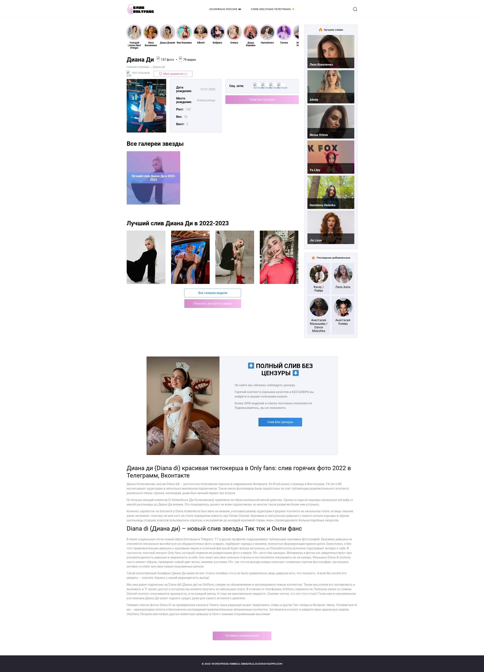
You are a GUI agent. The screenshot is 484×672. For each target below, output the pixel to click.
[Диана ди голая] (146, 257)
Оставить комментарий (242, 635)
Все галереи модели (212, 293)
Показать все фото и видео (212, 303)
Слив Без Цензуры (262, 99)
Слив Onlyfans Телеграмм (271, 9)
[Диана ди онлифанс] (234, 257)
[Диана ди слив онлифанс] (279, 257)
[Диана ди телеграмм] (190, 257)
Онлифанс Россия (223, 9)
